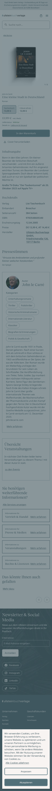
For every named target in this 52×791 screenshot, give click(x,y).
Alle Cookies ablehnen (17, 762)
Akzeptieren (26, 782)
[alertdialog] (26, 759)
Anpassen (26, 771)
